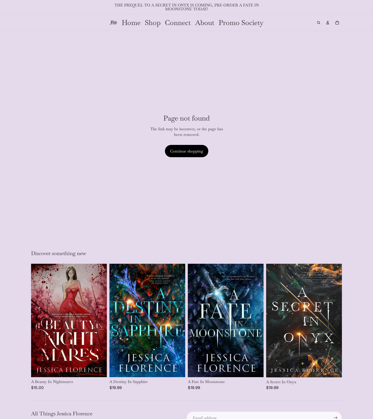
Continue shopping (186, 151)
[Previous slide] (272, 320)
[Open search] (318, 22)
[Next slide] (335, 320)
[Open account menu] (327, 22)
